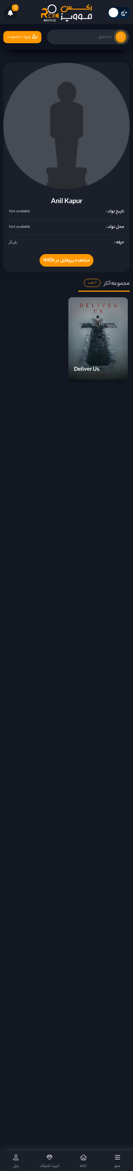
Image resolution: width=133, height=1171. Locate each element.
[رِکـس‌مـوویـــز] (66, 13)
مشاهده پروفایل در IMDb (66, 260)
